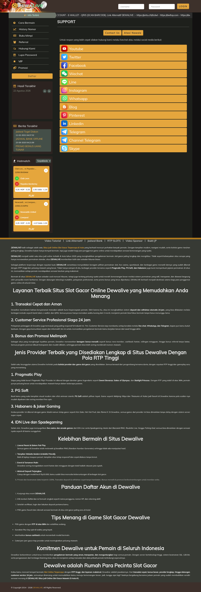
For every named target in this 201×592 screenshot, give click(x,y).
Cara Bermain (26, 22)
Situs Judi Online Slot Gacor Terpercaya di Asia (63, 247)
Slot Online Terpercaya (54, 572)
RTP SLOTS (114, 240)
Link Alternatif (74, 240)
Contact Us (112, 33)
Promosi (23, 67)
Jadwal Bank (94, 240)
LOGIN (183, 6)
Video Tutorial (53, 240)
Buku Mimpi (25, 35)
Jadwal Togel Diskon (27, 131)
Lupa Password (27, 54)
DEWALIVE (30, 276)
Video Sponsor (134, 240)
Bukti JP (152, 240)
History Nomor (27, 29)
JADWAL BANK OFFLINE (29, 138)
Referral (23, 42)
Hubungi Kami (26, 48)
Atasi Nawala (132, 33)
